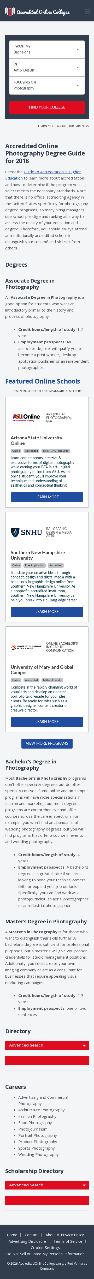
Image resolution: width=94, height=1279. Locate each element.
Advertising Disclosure (27, 1241)
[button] (87, 9)
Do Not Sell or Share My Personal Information (45, 1254)
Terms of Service (68, 1241)
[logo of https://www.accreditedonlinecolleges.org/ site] (37, 12)
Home (12, 1235)
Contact (31, 1235)
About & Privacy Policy (65, 1235)
